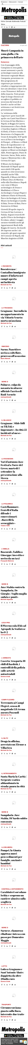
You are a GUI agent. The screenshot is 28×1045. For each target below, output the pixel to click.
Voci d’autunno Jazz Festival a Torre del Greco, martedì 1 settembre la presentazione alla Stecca (12, 470)
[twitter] (4, 27)
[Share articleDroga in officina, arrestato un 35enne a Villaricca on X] (5, 753)
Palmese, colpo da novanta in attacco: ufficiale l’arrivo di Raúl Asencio (11, 389)
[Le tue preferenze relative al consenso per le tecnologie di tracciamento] (25, 1042)
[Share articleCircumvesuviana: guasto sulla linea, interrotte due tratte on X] (5, 1020)
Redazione (4, 2)
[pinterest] (9, 27)
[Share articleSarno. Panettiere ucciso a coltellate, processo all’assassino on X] (5, 362)
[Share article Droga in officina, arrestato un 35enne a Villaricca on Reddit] (15, 753)
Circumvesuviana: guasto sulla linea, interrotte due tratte (12, 1011)
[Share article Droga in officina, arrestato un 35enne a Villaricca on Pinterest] (10, 753)
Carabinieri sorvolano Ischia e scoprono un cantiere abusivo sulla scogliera (13, 897)
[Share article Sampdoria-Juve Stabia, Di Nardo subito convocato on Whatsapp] (13, 827)
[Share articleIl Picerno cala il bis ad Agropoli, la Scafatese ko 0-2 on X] (5, 638)
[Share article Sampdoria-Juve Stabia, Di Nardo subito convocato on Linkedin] (7, 827)
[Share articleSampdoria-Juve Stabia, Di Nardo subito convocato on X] (5, 827)
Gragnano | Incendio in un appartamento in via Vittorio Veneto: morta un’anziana (14, 315)
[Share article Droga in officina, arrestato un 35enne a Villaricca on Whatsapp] (13, 753)
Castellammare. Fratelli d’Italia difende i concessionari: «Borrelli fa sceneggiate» (10, 515)
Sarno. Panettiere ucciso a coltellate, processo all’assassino (13, 353)
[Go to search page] (2, 4)
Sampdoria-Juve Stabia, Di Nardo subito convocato (14, 818)
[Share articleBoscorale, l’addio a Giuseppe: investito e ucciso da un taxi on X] (5, 564)
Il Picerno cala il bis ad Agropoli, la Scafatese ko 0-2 (13, 629)
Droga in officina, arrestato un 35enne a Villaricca (13, 744)
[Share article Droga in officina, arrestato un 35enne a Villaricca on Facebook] (2, 753)
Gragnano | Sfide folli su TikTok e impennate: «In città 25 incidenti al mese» (14, 428)
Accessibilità (9, 1043)
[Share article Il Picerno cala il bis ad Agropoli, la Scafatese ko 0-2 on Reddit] (15, 638)
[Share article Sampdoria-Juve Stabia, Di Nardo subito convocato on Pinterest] (10, 827)
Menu (3, 24)
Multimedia (15, 21)
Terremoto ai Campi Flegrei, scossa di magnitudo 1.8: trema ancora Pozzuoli (13, 707)
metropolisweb (6, 397)
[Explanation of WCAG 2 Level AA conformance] (23, 1042)
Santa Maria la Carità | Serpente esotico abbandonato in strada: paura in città (14, 781)
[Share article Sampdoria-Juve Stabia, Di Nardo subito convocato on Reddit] (15, 827)
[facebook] (2, 27)
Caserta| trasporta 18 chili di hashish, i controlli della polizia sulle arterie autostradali (13, 667)
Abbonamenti (12, 2)
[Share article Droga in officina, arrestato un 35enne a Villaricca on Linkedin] (7, 753)
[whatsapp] (12, 27)
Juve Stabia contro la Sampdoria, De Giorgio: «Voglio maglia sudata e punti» (14, 592)
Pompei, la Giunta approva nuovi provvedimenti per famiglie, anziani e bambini (11, 857)
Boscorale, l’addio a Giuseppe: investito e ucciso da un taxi (12, 555)
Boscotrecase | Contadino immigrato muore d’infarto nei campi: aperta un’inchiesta (13, 275)
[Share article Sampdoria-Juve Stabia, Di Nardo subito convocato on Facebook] (2, 827)
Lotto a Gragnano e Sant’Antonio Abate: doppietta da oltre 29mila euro (12, 974)
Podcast (23, 21)
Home (3, 21)
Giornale (20, 2)
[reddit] (14, 27)
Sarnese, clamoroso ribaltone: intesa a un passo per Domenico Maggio (13, 935)
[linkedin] (7, 27)
